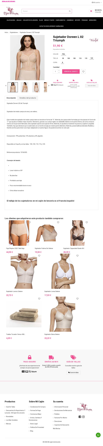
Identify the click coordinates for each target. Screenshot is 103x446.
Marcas (8, 424)
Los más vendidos (12, 420)
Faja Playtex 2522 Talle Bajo (15, 248)
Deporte (77, 20)
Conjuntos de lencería (30, 20)
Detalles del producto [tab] (28, 98)
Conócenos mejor (35, 414)
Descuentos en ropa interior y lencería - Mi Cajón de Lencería (15, 412)
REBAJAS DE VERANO (8, 1)
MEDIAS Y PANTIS (49, 20)
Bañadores (92, 20)
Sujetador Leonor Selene (14, 291)
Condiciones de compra (37, 407)
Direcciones (58, 421)
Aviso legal (34, 424)
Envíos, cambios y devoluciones (35, 419)
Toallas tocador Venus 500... (15, 334)
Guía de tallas (92, 85)
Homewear (70, 20)
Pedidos (57, 414)
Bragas (19, 20)
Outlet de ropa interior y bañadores (51, 26)
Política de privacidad (37, 427)
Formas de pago (35, 410)
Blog (31, 431)
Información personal (61, 407)
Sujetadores (11, 20)
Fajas (41, 20)
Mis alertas (56, 428)
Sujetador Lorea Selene (52, 291)
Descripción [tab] (11, 98)
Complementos (60, 20)
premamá (85, 20)
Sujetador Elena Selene (52, 334)
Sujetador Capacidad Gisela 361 (73, 248)
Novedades (9, 416)
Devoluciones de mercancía (63, 410)
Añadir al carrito (71, 71)
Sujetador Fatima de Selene (44, 248)
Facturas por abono (60, 417)
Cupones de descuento (61, 425)
